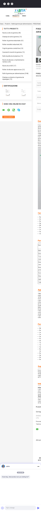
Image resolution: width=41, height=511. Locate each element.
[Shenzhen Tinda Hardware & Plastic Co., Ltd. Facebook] (4, 4)
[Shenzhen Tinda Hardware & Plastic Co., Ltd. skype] (20, 110)
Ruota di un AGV (7, 66)
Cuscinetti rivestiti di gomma (12, 52)
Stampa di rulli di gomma (10, 37)
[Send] (38, 508)
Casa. (8, 16)
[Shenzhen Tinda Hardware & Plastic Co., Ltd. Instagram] (12, 4)
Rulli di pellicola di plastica (11, 56)
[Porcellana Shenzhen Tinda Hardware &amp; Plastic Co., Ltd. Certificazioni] (8, 92)
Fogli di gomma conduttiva (11, 48)
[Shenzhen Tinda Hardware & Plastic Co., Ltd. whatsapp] (9, 110)
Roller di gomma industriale (11, 40)
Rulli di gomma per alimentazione (22, 24)
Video (24, 16)
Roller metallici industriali (10, 44)
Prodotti (15, 16)
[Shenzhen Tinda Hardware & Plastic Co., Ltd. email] (4, 110)
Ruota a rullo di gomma (10, 33)
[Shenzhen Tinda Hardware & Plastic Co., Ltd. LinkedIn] (8, 4)
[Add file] (2, 508)
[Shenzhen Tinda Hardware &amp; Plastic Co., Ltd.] (20, 11)
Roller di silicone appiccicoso (12, 69)
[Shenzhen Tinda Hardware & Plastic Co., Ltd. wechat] (14, 110)
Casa (1, 24)
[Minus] (38, 466)
